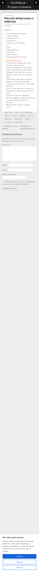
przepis (14, 115)
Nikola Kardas (10, 24)
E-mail (5, 170)
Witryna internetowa (9, 174)
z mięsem (8, 122)
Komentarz (6, 145)
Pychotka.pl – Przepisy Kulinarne (19, 5)
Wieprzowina (8, 15)
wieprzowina (18, 119)
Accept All (19, 556)
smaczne (30, 115)
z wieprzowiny (18, 122)
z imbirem (27, 119)
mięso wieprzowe (26, 112)
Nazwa (5, 165)
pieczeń (7, 115)
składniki (22, 115)
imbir (11, 112)
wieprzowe (8, 119)
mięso (17, 112)
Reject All (20, 567)
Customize (19, 562)
